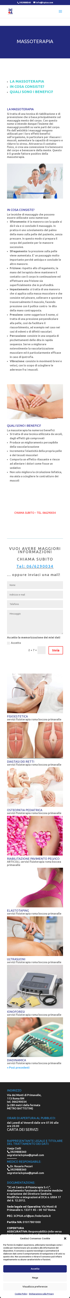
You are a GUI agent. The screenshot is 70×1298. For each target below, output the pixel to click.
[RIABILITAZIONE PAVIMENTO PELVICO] (35, 836)
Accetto (16, 642)
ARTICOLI (13, 861)
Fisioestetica (17, 716)
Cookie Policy (21, 1294)
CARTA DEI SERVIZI (22, 1129)
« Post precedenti (18, 1067)
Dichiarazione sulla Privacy (41, 1294)
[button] (65, 1238)
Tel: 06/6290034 (35, 566)
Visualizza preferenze (35, 1286)
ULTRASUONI (16, 959)
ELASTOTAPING (18, 910)
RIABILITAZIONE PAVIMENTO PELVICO (33, 858)
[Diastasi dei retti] (35, 740)
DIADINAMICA (16, 1060)
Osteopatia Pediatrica (24, 810)
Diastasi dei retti (20, 761)
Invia (55, 650)
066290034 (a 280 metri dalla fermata (23, 1103)
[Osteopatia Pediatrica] (35, 787)
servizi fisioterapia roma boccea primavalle (34, 719)
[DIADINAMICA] (35, 1037)
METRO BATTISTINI (19, 1108)
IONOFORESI (16, 1011)
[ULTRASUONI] (35, 936)
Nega (35, 1277)
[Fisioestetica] (35, 693)
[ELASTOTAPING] (35, 887)
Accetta (35, 1268)
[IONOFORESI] (35, 986)
